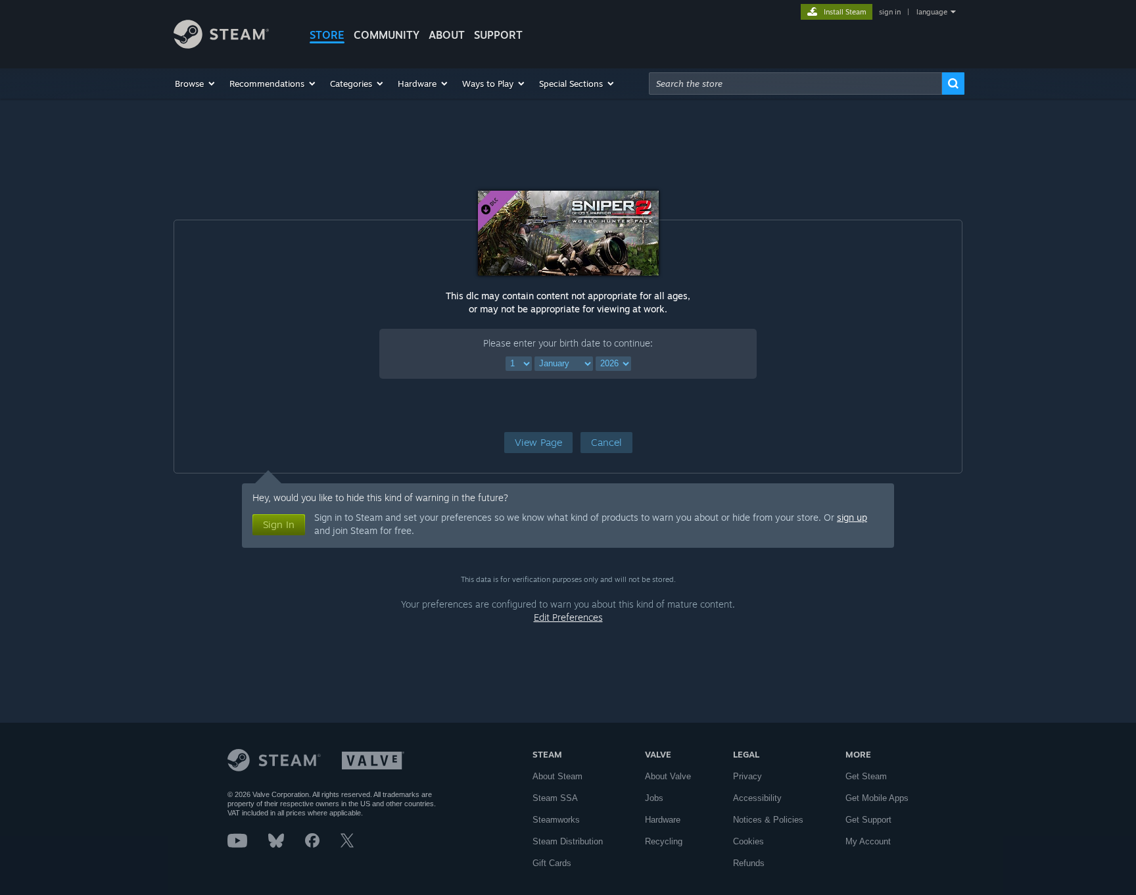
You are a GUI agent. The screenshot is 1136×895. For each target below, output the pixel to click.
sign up (852, 517)
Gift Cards (551, 863)
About (447, 34)
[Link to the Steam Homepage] (221, 45)
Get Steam (866, 776)
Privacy (747, 776)
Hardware (662, 820)
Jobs (654, 798)
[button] (195, 83)
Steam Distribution (567, 841)
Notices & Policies (768, 820)
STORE (327, 34)
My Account (868, 841)
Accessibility (757, 798)
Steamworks (556, 820)
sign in (890, 11)
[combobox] (795, 83)
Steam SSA (555, 798)
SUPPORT (498, 34)
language (931, 11)
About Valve (668, 776)
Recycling (663, 841)
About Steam (557, 776)
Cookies (748, 841)
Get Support (868, 820)
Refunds (749, 863)
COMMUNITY (386, 34)
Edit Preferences (568, 617)
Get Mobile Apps (877, 798)
